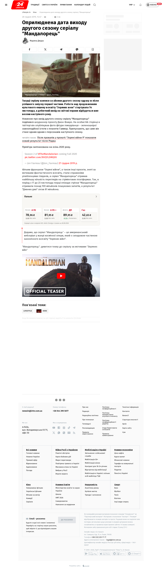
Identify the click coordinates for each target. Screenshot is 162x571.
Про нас (85, 407)
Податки (117, 470)
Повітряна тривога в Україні (67, 463)
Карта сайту (126, 428)
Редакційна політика (90, 415)
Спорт (117, 484)
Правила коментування (107, 434)
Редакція (85, 411)
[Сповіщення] (140, 5)
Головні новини (32, 453)
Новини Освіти (63, 484)
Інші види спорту (121, 502)
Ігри (124, 432)
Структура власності (130, 420)
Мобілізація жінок (92, 463)
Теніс (116, 495)
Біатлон (117, 498)
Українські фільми (33, 491)
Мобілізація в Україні (95, 450)
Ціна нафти (119, 453)
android (91, 553)
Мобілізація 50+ (91, 459)
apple (105, 553)
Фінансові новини (121, 460)
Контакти (125, 411)
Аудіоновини (31, 467)
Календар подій (82, 5)
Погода (29, 470)
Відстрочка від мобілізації (96, 470)
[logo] (20, 4)
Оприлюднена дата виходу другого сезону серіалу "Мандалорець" (65, 12)
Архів (124, 424)
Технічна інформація (130, 407)
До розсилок (67, 520)
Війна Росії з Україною (67, 450)
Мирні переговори (63, 460)
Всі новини (31, 450)
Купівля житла (91, 491)
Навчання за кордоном (65, 504)
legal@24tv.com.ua (113, 540)
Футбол (117, 491)
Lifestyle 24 (26, 12)
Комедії (29, 498)
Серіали (29, 502)
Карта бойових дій (63, 457)
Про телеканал (88, 420)
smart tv (119, 553)
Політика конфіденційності (109, 408)
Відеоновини (31, 463)
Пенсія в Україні (121, 473)
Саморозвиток (62, 501)
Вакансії (125, 415)
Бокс (116, 488)
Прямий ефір (31, 460)
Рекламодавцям (88, 428)
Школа (58, 494)
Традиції (35, 5)
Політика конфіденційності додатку (109, 422)
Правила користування (87, 433)
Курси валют (119, 457)
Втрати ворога (62, 474)
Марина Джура (37, 41)
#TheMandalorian (48, 153)
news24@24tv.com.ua (32, 411)
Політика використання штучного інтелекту (109, 414)
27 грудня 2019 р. (68, 163)
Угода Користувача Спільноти (109, 428)
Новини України (33, 457)
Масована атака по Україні (67, 467)
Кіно (35, 12)
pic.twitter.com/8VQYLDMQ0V (41, 157)
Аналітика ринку (92, 488)
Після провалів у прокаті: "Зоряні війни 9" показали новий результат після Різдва (59, 139)
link (54, 428)
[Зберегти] (93, 49)
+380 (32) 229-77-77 (98, 537)
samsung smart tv (134, 553)
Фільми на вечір (33, 495)
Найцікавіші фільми (34, 488)
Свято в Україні (50, 5)
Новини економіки (123, 450)
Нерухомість (91, 484)
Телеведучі (86, 424)
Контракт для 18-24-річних (96, 466)
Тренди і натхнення (93, 495)
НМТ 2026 (59, 498)
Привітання (66, 5)
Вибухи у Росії (61, 470)
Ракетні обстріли (63, 453)
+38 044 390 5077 (60, 411)
